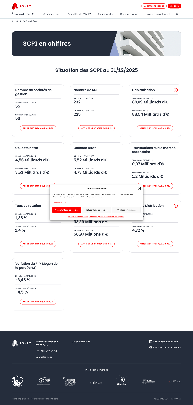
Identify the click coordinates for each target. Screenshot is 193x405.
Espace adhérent (155, 6)
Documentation (105, 14)
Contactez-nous (44, 356)
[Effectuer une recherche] (177, 14)
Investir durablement (158, 14)
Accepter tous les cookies (66, 210)
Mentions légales (20, 398)
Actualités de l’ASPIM (79, 14)
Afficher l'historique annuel (38, 128)
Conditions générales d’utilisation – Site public (106, 216)
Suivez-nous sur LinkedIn (165, 341)
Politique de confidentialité (78, 216)
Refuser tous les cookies (96, 210)
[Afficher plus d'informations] (176, 90)
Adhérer (174, 6)
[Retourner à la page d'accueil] (21, 6)
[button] (139, 188)
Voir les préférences (126, 210)
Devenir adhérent (81, 341)
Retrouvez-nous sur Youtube (167, 347)
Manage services (60, 202)
